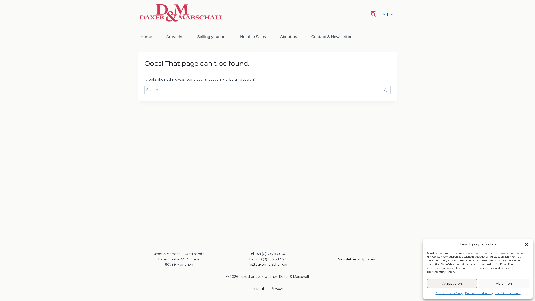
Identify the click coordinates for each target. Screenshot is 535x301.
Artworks (174, 36)
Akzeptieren (452, 284)
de (384, 14)
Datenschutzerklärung (449, 293)
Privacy (277, 289)
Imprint (258, 289)
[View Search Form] (373, 14)
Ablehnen (504, 284)
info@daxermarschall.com (267, 265)
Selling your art (211, 36)
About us (288, 36)
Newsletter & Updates (356, 259)
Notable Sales (253, 36)
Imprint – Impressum (508, 293)
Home (146, 36)
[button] (527, 244)
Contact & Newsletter (331, 36)
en (390, 14)
